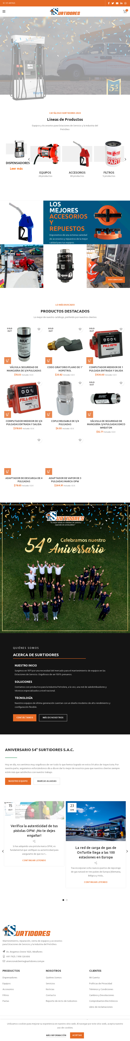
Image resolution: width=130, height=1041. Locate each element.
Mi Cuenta (94, 978)
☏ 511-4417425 (9, 3)
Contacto (51, 995)
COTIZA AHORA (79, 71)
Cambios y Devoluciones (101, 995)
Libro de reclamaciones (101, 1007)
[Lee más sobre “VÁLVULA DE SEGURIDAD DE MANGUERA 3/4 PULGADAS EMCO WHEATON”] (89, 414)
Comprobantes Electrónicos (103, 1001)
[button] (7, 414)
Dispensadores (10, 978)
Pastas (6, 1001)
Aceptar (77, 1035)
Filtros (6, 995)
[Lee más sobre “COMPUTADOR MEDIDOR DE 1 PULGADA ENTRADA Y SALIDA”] (89, 360)
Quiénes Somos (53, 978)
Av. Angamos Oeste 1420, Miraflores (24, 952)
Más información (56, 1035)
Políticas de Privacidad (100, 984)
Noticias (50, 989)
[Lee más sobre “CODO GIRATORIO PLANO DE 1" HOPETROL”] (48, 360)
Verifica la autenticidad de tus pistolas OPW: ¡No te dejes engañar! (34, 830)
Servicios (50, 984)
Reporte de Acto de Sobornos (61, 1001)
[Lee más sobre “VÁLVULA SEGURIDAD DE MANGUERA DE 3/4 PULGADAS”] (7, 360)
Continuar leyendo (34, 860)
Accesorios (8, 989)
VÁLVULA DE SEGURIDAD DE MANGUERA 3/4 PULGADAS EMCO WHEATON (106, 424)
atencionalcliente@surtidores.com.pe (25, 961)
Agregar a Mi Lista (39, 329)
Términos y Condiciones (101, 989)
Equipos (6, 984)
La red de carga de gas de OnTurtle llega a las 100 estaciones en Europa (95, 852)
